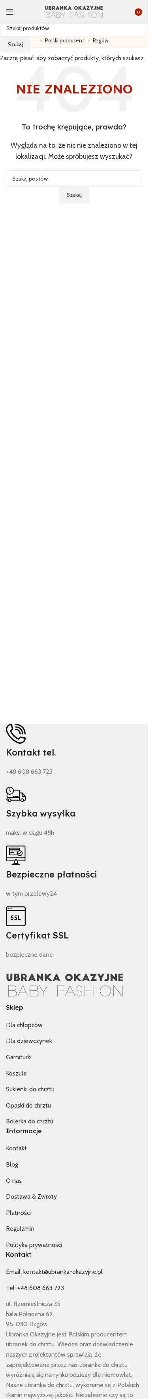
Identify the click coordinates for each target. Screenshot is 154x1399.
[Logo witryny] (74, 12)
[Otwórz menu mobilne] (10, 12)
